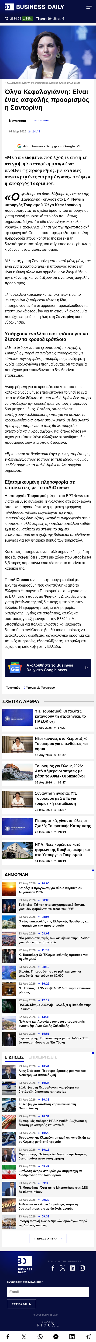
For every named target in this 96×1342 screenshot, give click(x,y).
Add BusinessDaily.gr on (49, 146)
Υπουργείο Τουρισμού (40, 687)
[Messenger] (56, 1336)
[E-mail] (88, 1336)
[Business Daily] (34, 6)
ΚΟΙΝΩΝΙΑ (41, 120)
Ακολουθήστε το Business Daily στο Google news (50, 667)
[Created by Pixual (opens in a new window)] (48, 1323)
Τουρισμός (13, 687)
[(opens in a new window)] (8, 1336)
